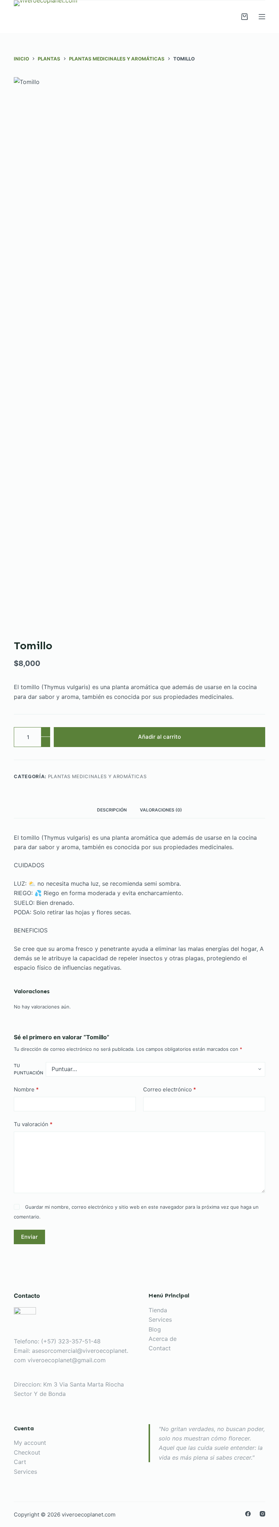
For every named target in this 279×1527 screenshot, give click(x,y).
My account (30, 1442)
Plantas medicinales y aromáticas (97, 776)
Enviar (29, 1236)
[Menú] (262, 16)
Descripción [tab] (112, 810)
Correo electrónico (169, 1089)
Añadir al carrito (159, 736)
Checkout (27, 1452)
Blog (155, 1329)
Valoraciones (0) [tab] (161, 810)
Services (160, 1319)
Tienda (158, 1310)
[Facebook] (248, 1513)
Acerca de (163, 1338)
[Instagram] (262, 1513)
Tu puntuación (28, 1069)
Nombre (26, 1089)
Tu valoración (33, 1124)
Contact (160, 1348)
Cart (20, 1461)
